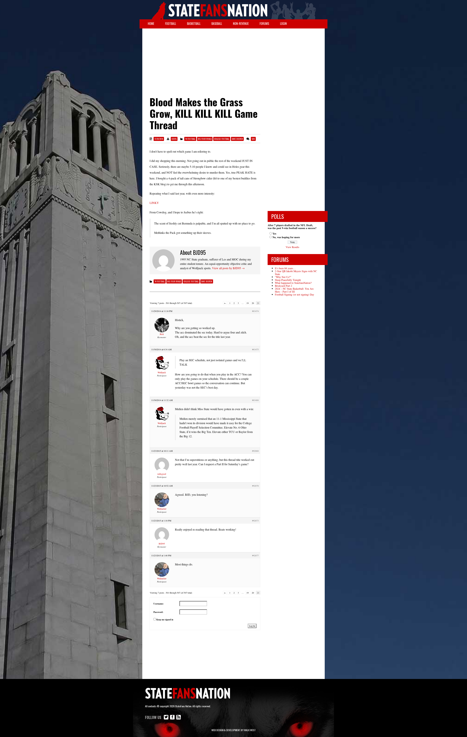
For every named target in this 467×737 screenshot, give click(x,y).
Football (170, 23)
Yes (274, 233)
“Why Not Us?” (283, 277)
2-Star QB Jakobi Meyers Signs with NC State (296, 272)
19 (247, 303)
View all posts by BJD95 (228, 268)
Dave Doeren (237, 138)
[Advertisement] (233, 57)
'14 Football (190, 138)
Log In (252, 625)
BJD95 (174, 138)
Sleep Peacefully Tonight (288, 280)
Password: (158, 612)
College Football (221, 138)
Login (283, 23)
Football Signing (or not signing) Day (294, 294)
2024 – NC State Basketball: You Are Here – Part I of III (294, 290)
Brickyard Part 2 (283, 285)
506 (253, 138)
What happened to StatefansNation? (293, 283)
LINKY (154, 203)
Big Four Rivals (205, 138)
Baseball (216, 23)
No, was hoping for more (286, 237)
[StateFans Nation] (233, 9)
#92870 (255, 485)
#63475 (255, 349)
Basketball (193, 23)
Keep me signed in (164, 619)
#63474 (255, 311)
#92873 (255, 520)
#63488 (255, 400)
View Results (292, 247)
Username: (158, 603)
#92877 (255, 555)
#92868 (255, 450)
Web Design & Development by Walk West (233, 730)
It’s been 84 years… (285, 268)
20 (253, 303)
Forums (264, 23)
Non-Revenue (241, 23)
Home (151, 23)
